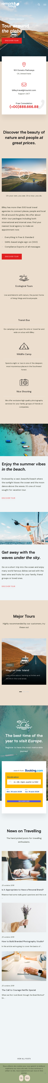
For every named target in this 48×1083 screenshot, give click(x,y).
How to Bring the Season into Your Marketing (23, 1045)
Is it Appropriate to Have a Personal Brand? (23, 889)
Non (27, 1078)
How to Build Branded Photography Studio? (23, 941)
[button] (12, 41)
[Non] (45, 1073)
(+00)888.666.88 (24, 107)
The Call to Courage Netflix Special (19, 990)
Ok (21, 1078)
